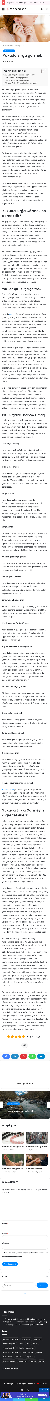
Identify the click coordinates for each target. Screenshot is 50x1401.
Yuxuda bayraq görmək (19, 1111)
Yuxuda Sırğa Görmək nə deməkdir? (19, 75)
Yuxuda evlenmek (34, 1168)
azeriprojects (25, 1083)
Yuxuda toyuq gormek (12, 1168)
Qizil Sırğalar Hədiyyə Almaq (19, 80)
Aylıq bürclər (26, 1339)
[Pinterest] (23, 1056)
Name (5, 1224)
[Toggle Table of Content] (42, 71)
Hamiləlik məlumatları (26, 1348)
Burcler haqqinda (9, 1344)
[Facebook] (6, 1056)
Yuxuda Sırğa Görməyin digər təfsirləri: (21, 83)
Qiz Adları (19, 1357)
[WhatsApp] (32, 1056)
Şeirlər (41, 1361)
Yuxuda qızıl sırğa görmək (18, 78)
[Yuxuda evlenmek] (37, 1160)
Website (5, 1243)
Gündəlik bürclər (9, 1348)
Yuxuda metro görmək (36, 1146)
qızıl (11, 314)
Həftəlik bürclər (27, 1352)
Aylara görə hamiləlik (10, 1339)
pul (40, 540)
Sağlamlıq (29, 1357)
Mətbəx (39, 1352)
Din (28, 1344)
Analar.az (43, 1384)
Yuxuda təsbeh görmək (13, 1146)
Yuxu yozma (19, 45)
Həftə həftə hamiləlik (10, 1352)
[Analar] (16, 9)
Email (5, 1233)
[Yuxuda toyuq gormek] (13, 1160)
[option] (25, 1105)
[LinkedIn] (15, 1056)
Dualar (35, 1344)
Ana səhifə (8, 45)
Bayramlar (38, 1339)
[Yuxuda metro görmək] (37, 1138)
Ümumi (33, 1361)
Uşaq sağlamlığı (9, 1361)
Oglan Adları (7, 1357)
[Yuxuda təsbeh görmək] (13, 1138)
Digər (21, 1344)
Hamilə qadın (8, 789)
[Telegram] (41, 1056)
